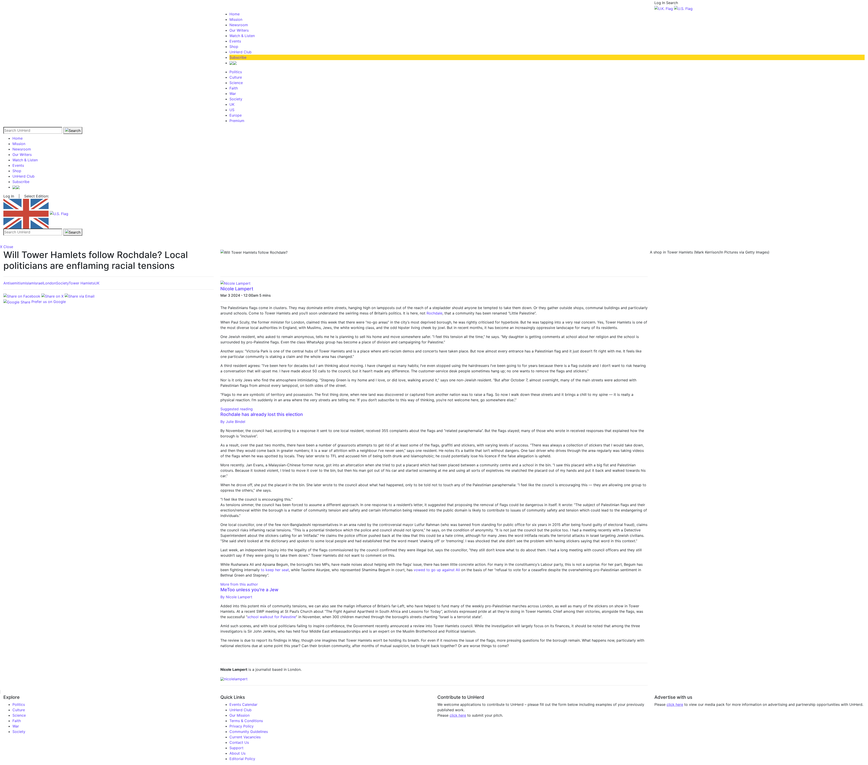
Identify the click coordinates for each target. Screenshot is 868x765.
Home (234, 14)
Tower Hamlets (81, 283)
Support (236, 748)
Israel (38, 283)
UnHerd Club (240, 52)
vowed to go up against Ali (437, 570)
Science (236, 82)
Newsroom (238, 25)
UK (231, 104)
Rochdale (434, 313)
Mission (235, 19)
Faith (233, 88)
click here (458, 715)
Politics (235, 72)
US (231, 110)
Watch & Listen (242, 35)
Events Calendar (243, 704)
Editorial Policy (242, 758)
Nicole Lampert (236, 288)
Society (235, 99)
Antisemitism (14, 283)
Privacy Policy (241, 726)
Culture (235, 77)
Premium (236, 120)
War (232, 93)
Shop (233, 46)
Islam (29, 283)
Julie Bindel (232, 421)
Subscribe (237, 57)
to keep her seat (275, 570)
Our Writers (239, 30)
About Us (237, 753)
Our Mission (239, 715)
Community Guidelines (248, 731)
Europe (235, 115)
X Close (6, 246)
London (49, 283)
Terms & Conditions (246, 720)
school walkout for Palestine (271, 617)
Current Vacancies (245, 737)
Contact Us (239, 742)
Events (235, 41)
